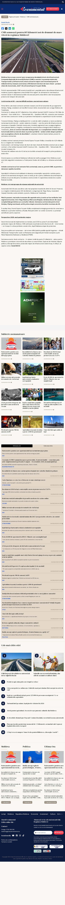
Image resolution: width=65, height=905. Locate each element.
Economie (34, 814)
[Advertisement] (32, 883)
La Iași (3, 814)
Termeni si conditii (6, 842)
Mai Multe (7, 802)
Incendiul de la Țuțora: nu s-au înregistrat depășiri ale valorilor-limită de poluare (22, 1)
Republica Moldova (22, 814)
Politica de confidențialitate (9, 840)
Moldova (22, 17)
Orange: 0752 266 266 (7, 829)
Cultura (52, 814)
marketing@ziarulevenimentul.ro (10, 831)
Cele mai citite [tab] (48, 446)
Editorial (60, 814)
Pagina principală (14, 17)
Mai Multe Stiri (51, 802)
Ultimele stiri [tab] (17, 446)
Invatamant (44, 814)
